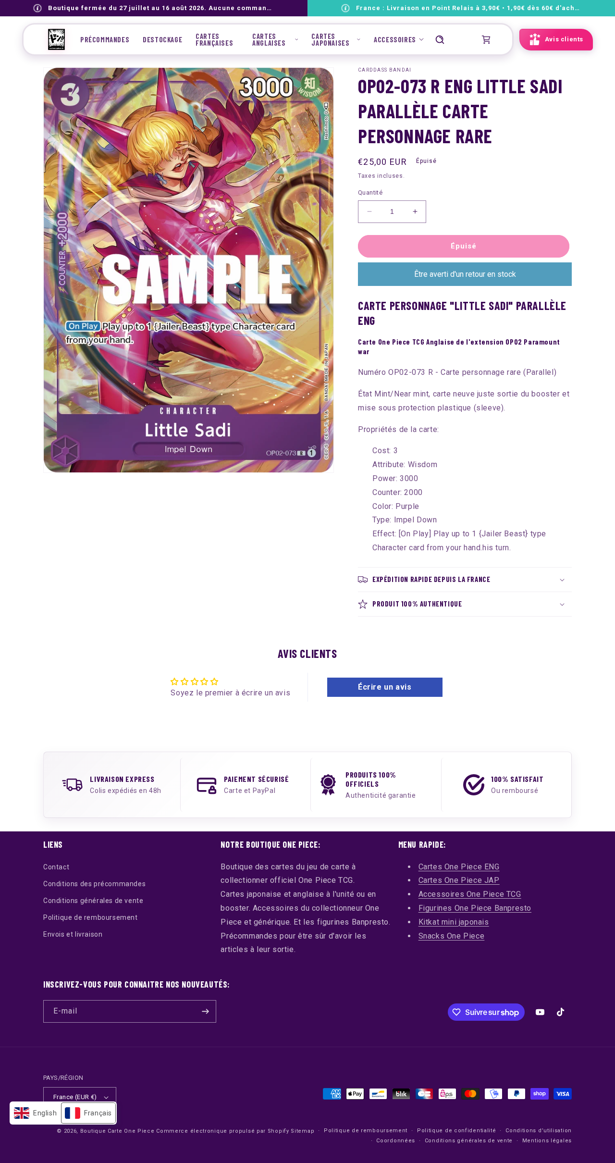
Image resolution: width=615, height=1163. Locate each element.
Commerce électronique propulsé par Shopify (222, 1131)
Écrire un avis (384, 687)
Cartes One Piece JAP (459, 880)
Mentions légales (547, 1141)
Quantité (370, 192)
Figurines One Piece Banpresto (474, 908)
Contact (56, 867)
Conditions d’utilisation (538, 1130)
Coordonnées (395, 1141)
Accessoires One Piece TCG (469, 894)
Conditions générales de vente (93, 900)
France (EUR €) (75, 1097)
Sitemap (302, 1131)
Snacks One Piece (451, 935)
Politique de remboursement (90, 917)
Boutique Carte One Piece (117, 1131)
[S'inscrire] (205, 1011)
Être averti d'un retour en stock (465, 274)
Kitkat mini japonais (453, 922)
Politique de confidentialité (456, 1130)
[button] (275, 39)
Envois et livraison (72, 934)
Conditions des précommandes (94, 884)
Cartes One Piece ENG (459, 866)
